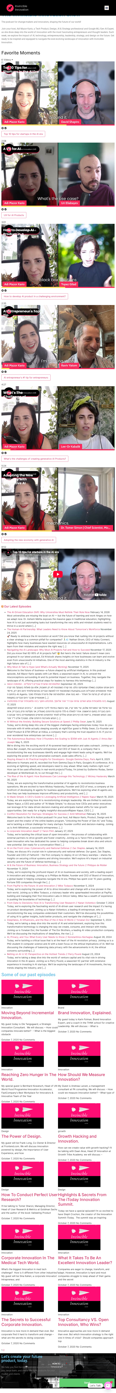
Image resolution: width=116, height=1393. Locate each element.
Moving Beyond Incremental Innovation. (27, 1015)
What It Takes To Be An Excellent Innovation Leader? (85, 1260)
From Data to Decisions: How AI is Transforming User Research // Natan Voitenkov (51, 902)
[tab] (58, 102)
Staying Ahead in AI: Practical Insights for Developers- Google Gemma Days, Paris (51, 759)
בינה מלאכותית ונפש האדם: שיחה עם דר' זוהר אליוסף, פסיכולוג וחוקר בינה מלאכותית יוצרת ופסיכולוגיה (56, 701)
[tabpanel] (58, 575)
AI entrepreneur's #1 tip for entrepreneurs (26, 377)
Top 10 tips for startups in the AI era (23, 133)
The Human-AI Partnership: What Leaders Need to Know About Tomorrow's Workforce (53, 629)
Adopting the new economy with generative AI (29, 540)
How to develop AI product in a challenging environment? (35, 296)
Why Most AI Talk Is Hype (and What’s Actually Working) (37, 666)
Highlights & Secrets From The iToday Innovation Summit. (82, 1199)
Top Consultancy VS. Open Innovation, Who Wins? (83, 1322)
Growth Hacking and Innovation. (77, 1139)
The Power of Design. (21, 1136)
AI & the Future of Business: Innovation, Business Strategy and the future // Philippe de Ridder (57, 865)
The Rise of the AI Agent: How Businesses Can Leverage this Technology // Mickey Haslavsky (57, 776)
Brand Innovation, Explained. (85, 1012)
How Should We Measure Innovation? (81, 1077)
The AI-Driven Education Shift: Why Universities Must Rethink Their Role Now (48, 612)
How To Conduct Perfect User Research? (29, 1197)
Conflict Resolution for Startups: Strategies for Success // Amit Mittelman (46, 813)
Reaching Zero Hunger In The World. (28, 1077)
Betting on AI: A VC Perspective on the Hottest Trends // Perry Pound (44, 954)
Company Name (67, 1372)
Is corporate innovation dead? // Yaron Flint (30, 831)
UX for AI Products (14, 215)
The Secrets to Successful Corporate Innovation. (26, 1322)
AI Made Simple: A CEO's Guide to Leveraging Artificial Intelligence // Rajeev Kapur (51, 796)
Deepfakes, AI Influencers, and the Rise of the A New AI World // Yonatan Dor (48, 919)
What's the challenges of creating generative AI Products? (35, 458)
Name (62, 1356)
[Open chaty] (108, 1385)
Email (62, 1364)
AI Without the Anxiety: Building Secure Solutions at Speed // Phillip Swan (46, 721)
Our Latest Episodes (17, 606)
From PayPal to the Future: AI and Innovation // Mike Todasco (40, 885)
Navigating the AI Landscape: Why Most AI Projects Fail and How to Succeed (48, 649)
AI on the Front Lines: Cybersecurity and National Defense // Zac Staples (46, 848)
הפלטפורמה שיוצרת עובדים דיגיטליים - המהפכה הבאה (33, 684)
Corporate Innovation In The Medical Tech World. (27, 1260)
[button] (107, 8)
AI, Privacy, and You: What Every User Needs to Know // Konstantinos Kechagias (50, 937)
